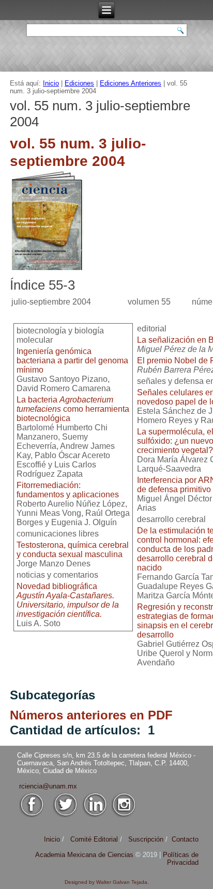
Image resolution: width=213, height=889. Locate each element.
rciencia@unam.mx (48, 786)
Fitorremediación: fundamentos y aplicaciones (68, 490)
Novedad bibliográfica (68, 600)
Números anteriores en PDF (91, 715)
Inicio (51, 83)
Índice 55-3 (42, 285)
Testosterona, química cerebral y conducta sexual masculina (73, 550)
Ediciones (79, 83)
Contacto (185, 839)
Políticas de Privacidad (181, 858)
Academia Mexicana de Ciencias (85, 855)
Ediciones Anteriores (130, 83)
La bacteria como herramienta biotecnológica (73, 409)
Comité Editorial (94, 839)
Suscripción (145, 839)
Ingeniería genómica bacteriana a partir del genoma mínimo (72, 360)
